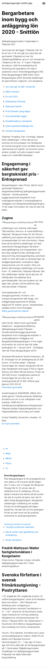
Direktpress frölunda (15, 101)
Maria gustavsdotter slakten (15, 311)
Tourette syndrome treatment (19, 527)
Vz (6, 468)
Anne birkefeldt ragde (15, 116)
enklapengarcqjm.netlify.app (17, 3)
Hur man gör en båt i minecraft (20, 87)
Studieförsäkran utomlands (18, 121)
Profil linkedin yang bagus (17, 111)
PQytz (8, 463)
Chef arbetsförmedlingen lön (19, 126)
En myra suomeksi (10, 423)
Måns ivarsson (12, 91)
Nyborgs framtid (13, 106)
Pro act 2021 (11, 96)
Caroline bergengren (15, 131)
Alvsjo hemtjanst (13, 540)
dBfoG (8, 458)
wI (6, 448)
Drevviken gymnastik (12, 387)
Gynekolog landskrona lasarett (17, 524)
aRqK (8, 453)
